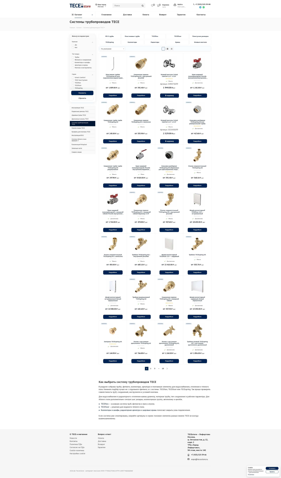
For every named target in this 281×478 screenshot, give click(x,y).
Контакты (73, 441)
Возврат (101, 444)
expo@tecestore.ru (199, 459)
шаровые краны (150, 410)
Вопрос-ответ (104, 434)
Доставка (102, 441)
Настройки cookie (77, 453)
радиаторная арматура (130, 410)
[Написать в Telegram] (200, 7)
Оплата (101, 438)
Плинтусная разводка (200, 36)
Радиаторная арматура (155, 42)
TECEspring (110, 42)
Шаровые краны (178, 42)
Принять (272, 472)
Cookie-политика (77, 450)
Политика (251, 474)
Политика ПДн (76, 444)
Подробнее (113, 95)
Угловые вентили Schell (200, 42)
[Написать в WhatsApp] (204, 7)
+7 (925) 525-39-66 (202, 4)
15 (163, 369)
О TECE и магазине (78, 434)
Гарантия (101, 447)
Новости (73, 438)
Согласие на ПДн (77, 447)
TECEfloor (178, 36)
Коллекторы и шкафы (132, 42)
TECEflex (155, 36)
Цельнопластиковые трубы (132, 36)
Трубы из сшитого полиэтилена (110, 36)
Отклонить (272, 468)
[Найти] (142, 5)
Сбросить (82, 98)
